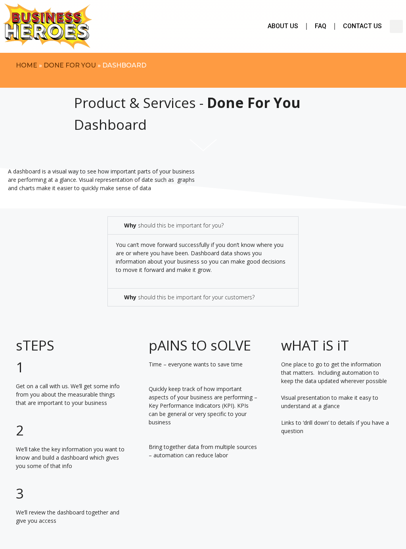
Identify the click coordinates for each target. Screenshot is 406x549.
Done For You (70, 65)
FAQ (320, 26)
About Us (283, 26)
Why (174, 225)
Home (26, 65)
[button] (396, 26)
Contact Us (362, 26)
